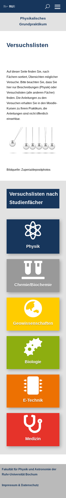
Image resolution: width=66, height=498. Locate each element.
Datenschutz (29, 485)
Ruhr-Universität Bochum (19, 474)
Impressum (9, 485)
